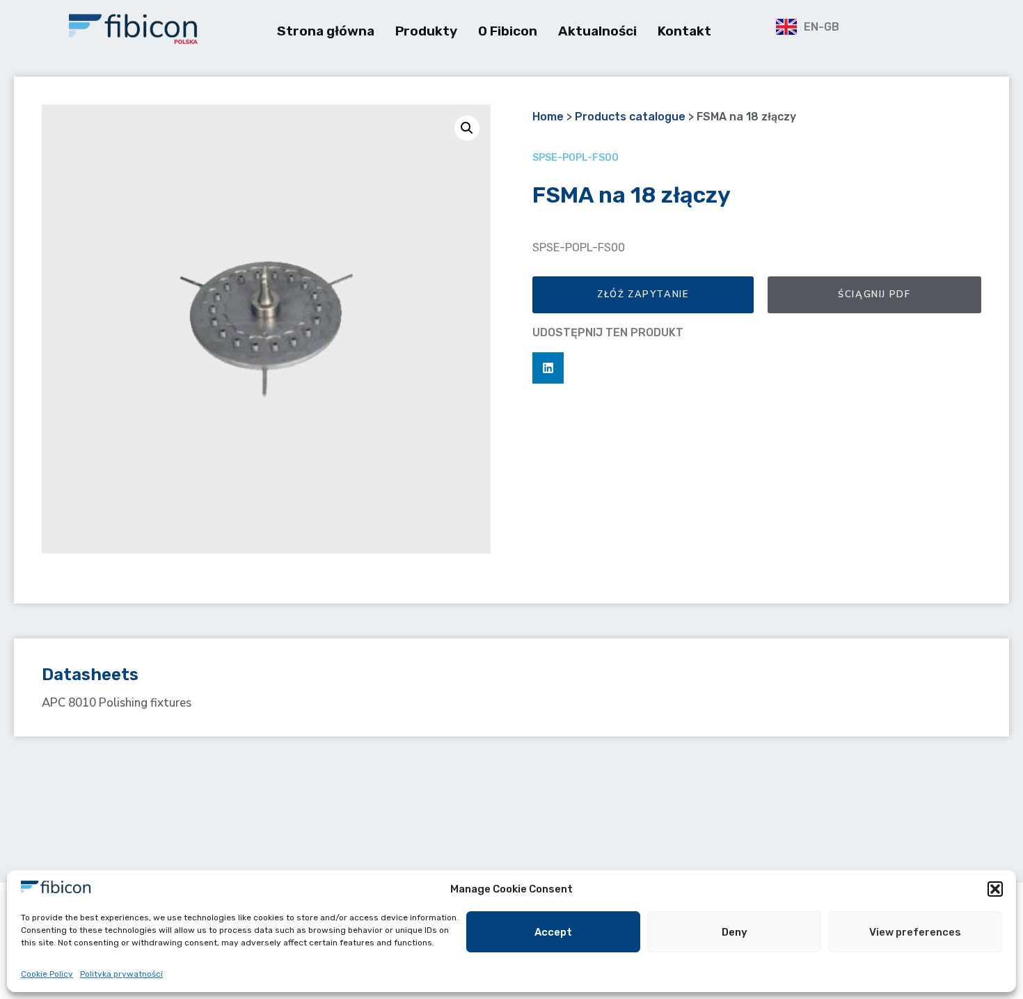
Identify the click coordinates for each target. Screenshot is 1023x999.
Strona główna (325, 31)
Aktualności (597, 31)
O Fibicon (507, 31)
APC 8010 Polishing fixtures (116, 703)
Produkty (426, 31)
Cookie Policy (47, 974)
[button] (995, 889)
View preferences (915, 932)
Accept (553, 932)
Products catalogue (630, 116)
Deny (734, 932)
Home (548, 116)
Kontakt (684, 31)
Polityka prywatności (121, 974)
